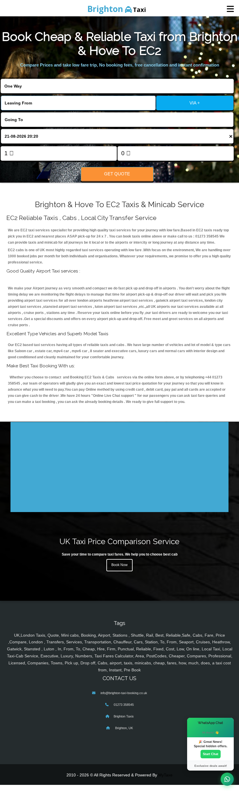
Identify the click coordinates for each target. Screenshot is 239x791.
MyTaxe (165, 775)
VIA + (194, 102)
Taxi (116, 8)
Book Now (119, 565)
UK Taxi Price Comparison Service (119, 541)
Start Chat (210, 754)
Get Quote (117, 173)
